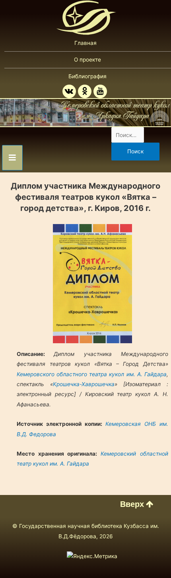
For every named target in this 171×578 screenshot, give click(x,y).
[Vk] (69, 91)
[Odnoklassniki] (84, 91)
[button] (137, 504)
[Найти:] (127, 135)
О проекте (87, 59)
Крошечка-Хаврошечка (84, 384)
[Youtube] (100, 91)
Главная (85, 43)
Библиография (87, 76)
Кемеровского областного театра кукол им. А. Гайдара (91, 374)
